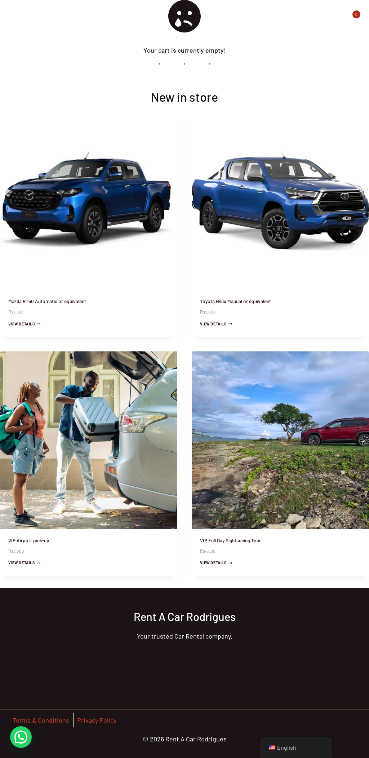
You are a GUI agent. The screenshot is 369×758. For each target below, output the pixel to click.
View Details (21, 323)
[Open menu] (333, 14)
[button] (21, 737)
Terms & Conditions (41, 720)
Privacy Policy (96, 720)
